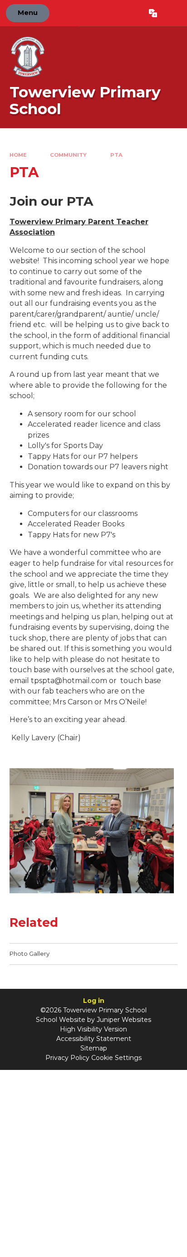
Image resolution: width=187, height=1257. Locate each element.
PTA (116, 155)
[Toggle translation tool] (152, 13)
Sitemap (93, 1048)
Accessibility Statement (93, 1039)
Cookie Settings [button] (116, 1058)
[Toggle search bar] (171, 13)
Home (18, 155)
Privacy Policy (67, 1058)
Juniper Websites (124, 1020)
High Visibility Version (93, 1029)
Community (68, 155)
